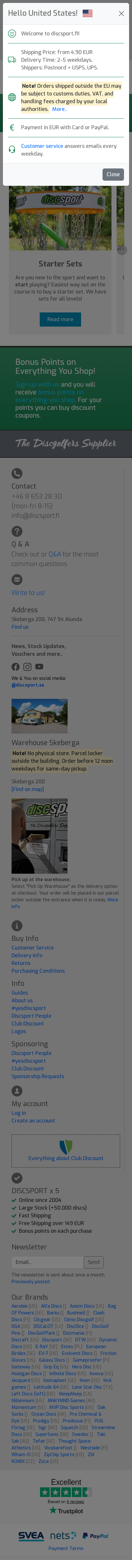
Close (113, 174)
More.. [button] (59, 109)
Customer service (42, 146)
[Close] (121, 13)
